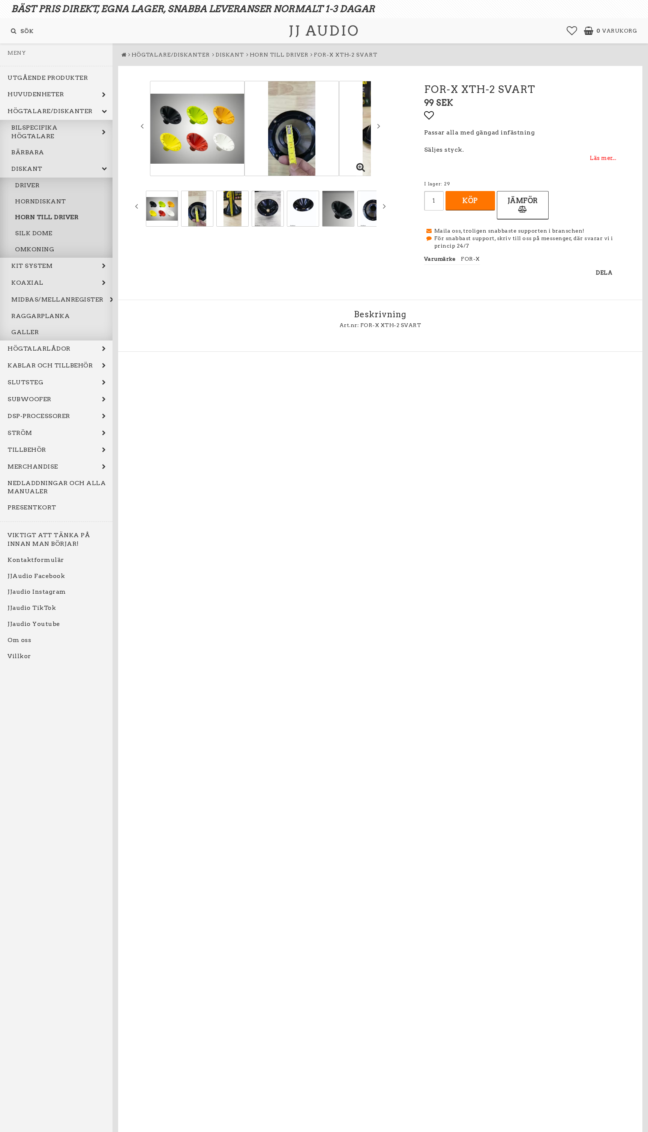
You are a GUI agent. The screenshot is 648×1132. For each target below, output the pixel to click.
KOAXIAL (27, 282)
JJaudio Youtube (34, 623)
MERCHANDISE (33, 466)
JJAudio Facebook (36, 575)
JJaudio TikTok (32, 607)
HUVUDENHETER (36, 94)
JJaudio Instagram (37, 591)
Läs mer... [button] (603, 158)
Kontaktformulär (36, 559)
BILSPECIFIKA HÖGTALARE (34, 132)
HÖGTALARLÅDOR (39, 348)
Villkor (19, 656)
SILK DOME (33, 233)
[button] (572, 30)
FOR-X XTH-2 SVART (345, 55)
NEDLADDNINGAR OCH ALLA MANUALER (57, 487)
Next (378, 126)
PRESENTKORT (32, 507)
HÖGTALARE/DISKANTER (50, 111)
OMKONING (34, 249)
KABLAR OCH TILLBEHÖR (50, 365)
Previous (142, 126)
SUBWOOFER (29, 399)
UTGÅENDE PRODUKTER (48, 77)
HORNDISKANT (40, 201)
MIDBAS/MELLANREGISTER (57, 299)
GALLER (25, 332)
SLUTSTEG (25, 382)
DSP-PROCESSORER (39, 416)
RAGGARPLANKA (40, 316)
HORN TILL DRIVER (46, 217)
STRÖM (20, 432)
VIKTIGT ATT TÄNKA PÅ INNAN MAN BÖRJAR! (49, 539)
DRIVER (27, 185)
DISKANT (26, 168)
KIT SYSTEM (31, 265)
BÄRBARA (27, 152)
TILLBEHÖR (27, 449)
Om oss (19, 640)
